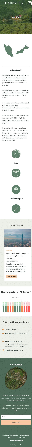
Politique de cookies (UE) (14, 438)
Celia (17, 261)
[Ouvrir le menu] (30, 3)
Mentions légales (25, 435)
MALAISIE (9, 250)
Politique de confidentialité (10, 435)
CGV (24, 438)
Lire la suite (12, 276)
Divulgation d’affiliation (16, 440)
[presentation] (17, 238)
